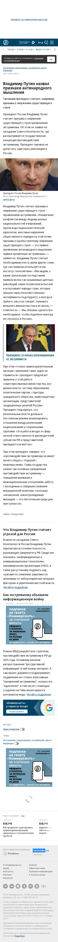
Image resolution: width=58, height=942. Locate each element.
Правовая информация (40, 871)
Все (23, 816)
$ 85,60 (11, 49)
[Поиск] (46, 42)
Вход (40, 42)
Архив (6, 868)
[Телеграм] (5, 886)
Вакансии (8, 878)
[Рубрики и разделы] (51, 42)
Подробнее (19, 935)
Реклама (7, 874)
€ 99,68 (20, 49)
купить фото (9, 199)
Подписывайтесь (16, 711)
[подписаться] (23, 729)
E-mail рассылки (37, 874)
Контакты (8, 871)
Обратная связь (37, 868)
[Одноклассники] (24, 886)
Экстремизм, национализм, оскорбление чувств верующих (24, 69)
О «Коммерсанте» (12, 865)
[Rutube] (30, 886)
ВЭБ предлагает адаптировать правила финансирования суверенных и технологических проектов (18, 831)
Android (33, 865)
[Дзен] (18, 886)
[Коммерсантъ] (5, 42)
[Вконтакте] (11, 886)
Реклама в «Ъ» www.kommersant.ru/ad (29, 19)
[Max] (36, 886)
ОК (51, 59)
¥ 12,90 (29, 49)
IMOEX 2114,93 (42, 49)
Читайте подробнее (15, 587)
